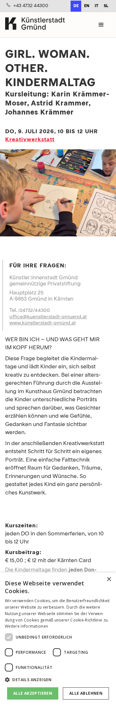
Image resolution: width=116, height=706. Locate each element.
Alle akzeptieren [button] (32, 693)
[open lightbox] (58, 194)
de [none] (76, 6)
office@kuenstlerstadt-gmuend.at (48, 317)
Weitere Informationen (26, 626)
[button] (101, 25)
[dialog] (58, 639)
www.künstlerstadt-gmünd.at (42, 323)
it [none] (96, 6)
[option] (86, 6)
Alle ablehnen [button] (85, 693)
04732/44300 (34, 310)
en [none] (86, 6)
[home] (35, 24)
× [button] (108, 579)
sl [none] (106, 6)
